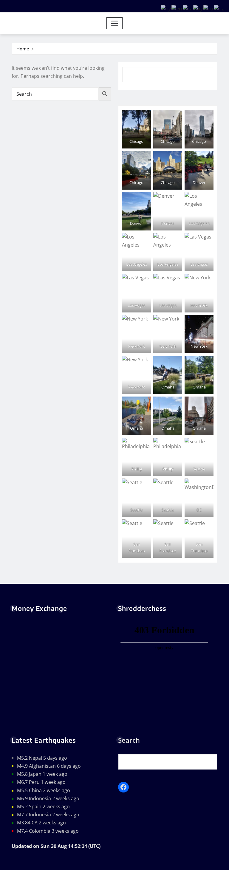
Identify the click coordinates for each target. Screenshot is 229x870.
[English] (177, 8)
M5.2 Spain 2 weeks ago (43, 806)
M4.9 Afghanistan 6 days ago (49, 766)
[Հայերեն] (166, 8)
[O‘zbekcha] (219, 8)
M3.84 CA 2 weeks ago (41, 822)
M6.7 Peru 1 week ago (41, 782)
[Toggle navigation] (114, 23)
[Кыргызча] (198, 8)
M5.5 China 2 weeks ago (43, 790)
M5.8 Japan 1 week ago (42, 774)
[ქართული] (188, 8)
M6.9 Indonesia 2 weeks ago (48, 798)
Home (22, 49)
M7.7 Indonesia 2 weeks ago (48, 814)
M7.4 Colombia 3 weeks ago (48, 831)
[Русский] (208, 8)
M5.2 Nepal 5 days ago (42, 758)
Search (129, 740)
